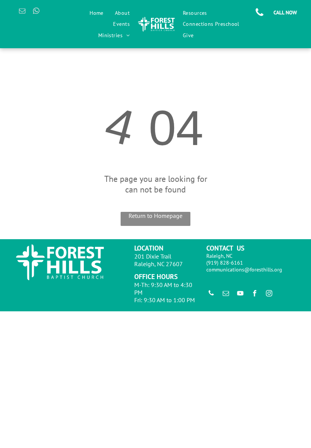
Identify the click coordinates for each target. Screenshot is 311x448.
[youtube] (240, 294)
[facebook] (254, 294)
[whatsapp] (36, 11)
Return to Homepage (155, 215)
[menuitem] (96, 13)
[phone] (211, 294)
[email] (22, 11)
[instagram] (269, 294)
